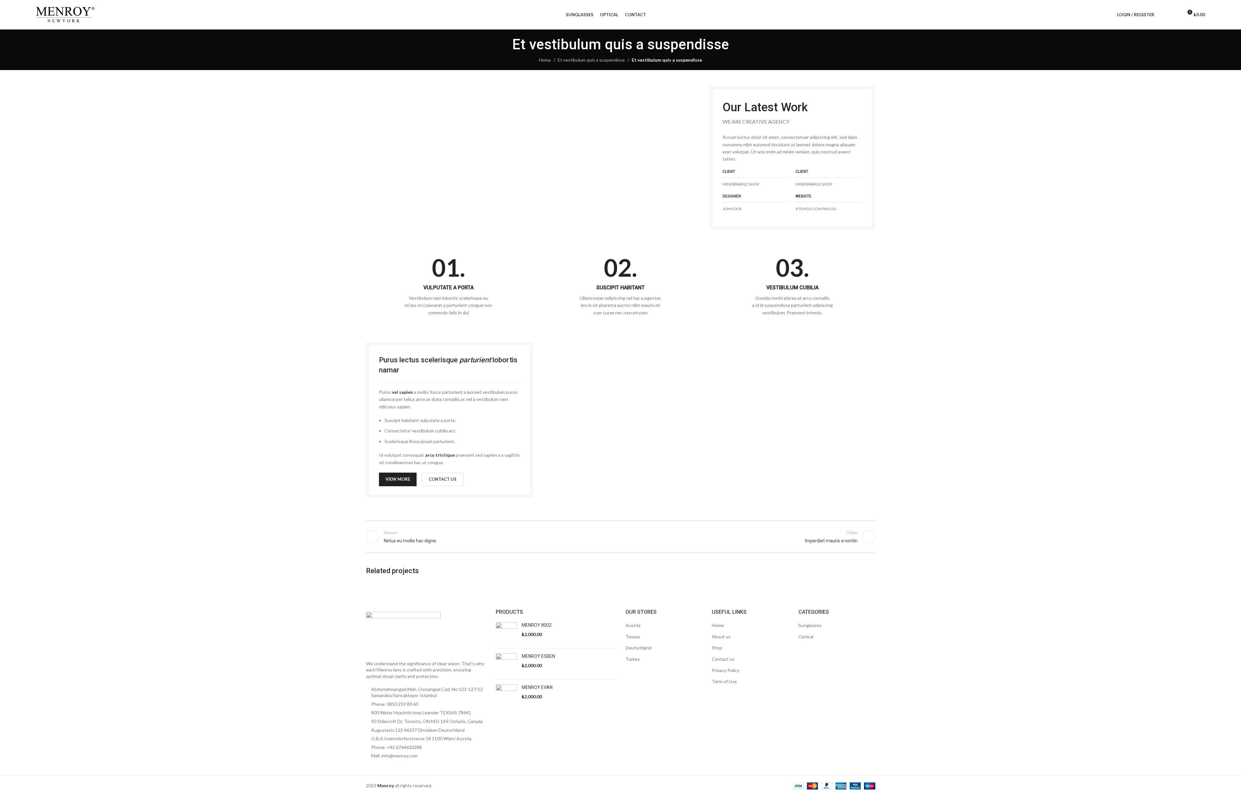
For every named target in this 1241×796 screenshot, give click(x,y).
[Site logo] (65, 14)
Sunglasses (809, 625)
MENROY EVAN (537, 687)
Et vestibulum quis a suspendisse (591, 60)
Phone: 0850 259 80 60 (394, 704)
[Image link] (403, 632)
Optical (805, 636)
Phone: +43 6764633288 (396, 747)
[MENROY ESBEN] (506, 663)
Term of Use (724, 681)
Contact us (723, 659)
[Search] (1163, 14)
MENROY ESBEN (538, 656)
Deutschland (638, 647)
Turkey (633, 659)
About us (721, 636)
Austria (633, 625)
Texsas (633, 636)
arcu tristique (440, 455)
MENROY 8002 (537, 625)
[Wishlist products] (1175, 14)
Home (545, 60)
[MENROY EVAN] (506, 695)
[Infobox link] (448, 286)
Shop (717, 647)
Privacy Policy (725, 670)
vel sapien (402, 392)
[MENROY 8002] (506, 632)
